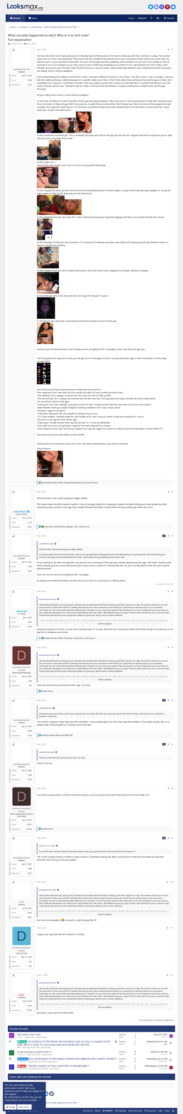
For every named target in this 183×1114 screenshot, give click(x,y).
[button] (23, 18)
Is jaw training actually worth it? (34, 1051)
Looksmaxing (41, 1037)
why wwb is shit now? (29, 1034)
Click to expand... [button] (105, 623)
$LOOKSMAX (108, 1111)
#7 (172, 744)
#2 (172, 491)
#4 (172, 591)
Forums (17, 18)
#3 (172, 536)
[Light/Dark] (158, 18)
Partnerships (120, 1111)
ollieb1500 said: (45, 708)
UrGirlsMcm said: (46, 543)
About (98, 1111)
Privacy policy (150, 1111)
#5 (172, 647)
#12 (171, 975)
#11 (171, 928)
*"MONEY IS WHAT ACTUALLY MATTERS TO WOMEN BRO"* (58, 1066)
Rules (34, 18)
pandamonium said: (47, 599)
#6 (172, 700)
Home (167, 1111)
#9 (172, 838)
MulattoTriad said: (46, 752)
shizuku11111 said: (47, 845)
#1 (172, 49)
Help (160, 1111)
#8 (172, 788)
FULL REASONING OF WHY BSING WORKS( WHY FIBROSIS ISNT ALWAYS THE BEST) (72, 1058)
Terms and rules (135, 1111)
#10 (171, 882)
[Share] (168, 49)
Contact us (88, 1111)
